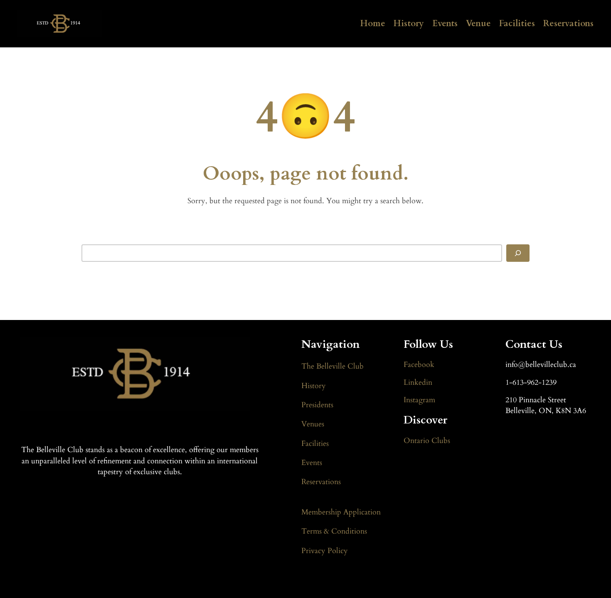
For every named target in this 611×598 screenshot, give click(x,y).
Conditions (348, 531)
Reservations (568, 23)
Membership (322, 512)
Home (372, 23)
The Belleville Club (332, 366)
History (409, 23)
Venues (312, 424)
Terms (312, 531)
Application (362, 512)
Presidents (317, 405)
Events (445, 23)
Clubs (439, 440)
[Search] (518, 253)
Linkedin (418, 382)
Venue (478, 23)
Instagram (419, 400)
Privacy (314, 551)
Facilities (517, 23)
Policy (338, 551)
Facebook (419, 364)
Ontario (416, 440)
